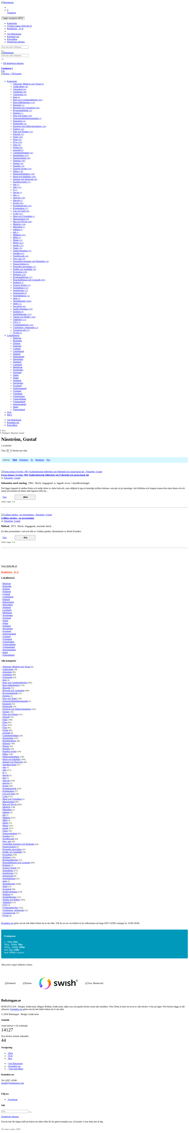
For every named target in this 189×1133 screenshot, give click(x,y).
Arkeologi (19, 89)
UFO (17, 322)
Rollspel (18, 282)
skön (16, 298)
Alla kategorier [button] (8, 661)
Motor (18, 243)
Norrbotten (18, 370)
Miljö (17, 237)
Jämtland (17, 362)
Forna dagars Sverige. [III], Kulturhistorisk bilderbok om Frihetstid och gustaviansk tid (45, 475)
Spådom (18, 311)
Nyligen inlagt (19, 26)
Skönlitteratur (22, 301)
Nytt (9, 412)
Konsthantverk (22, 205)
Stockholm (18, 383)
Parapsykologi (21, 264)
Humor (18, 163)
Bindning (39, 460)
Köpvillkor (12, 39)
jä (15, 190)
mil (16, 232)
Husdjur (18, 166)
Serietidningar (21, 295)
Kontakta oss (13, 36)
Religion (19, 274)
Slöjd (17, 303)
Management (21, 219)
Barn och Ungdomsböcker (28, 100)
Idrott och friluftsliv (24, 176)
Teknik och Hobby (24, 317)
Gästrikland (18, 351)
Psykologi (20, 272)
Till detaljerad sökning (13, 63)
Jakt (17, 187)
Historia (19, 160)
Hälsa (18, 171)
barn (16, 97)
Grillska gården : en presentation (17, 518)
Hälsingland (18, 356)
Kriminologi (20, 208)
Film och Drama (23, 131)
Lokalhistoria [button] (8, 578)
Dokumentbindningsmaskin (27, 118)
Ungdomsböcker (23, 325)
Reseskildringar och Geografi (29, 280)
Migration (19, 227)
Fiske (18, 137)
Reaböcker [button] (9, 572)
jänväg (17, 192)
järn (16, 195)
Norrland (17, 372)
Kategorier (12, 23)
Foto (17, 145)
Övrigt (17, 333)
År (32, 460)
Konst (18, 203)
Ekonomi (19, 121)
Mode (17, 240)
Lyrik (18, 213)
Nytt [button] (9, 566)
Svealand (17, 385)
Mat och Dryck (22, 221)
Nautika (18, 253)
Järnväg (19, 198)
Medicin (19, 224)
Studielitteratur (22, 314)
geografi (18, 150)
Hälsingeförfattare (24, 174)
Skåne (16, 378)
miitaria (18, 229)
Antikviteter (20, 86)
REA (9, 415)
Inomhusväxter (22, 182)
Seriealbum (20, 288)
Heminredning (21, 158)
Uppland (17, 391)
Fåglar (18, 147)
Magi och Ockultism (24, 216)
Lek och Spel (21, 211)
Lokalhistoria (13, 335)
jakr (16, 184)
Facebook (12, 1099)
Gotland (17, 348)
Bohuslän (17, 340)
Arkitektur (19, 92)
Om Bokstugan (14, 34)
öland (15, 407)
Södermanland (19, 388)
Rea (9, 1058)
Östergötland (19, 409)
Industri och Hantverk (25, 179)
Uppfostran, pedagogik (25, 327)
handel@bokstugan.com (12, 1083)
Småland (17, 380)
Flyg (17, 142)
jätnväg (18, 200)
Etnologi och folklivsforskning (29, 126)
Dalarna (18, 113)
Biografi (19, 105)
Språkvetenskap (23, 309)
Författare (23, 460)
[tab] (94, 566)
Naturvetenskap (22, 250)
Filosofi (18, 134)
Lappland (17, 364)
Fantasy (18, 129)
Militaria (19, 235)
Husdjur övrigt (22, 168)
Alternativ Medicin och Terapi (28, 84)
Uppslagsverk (21, 330)
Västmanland (19, 401)
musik (18, 245)
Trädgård (19, 319)
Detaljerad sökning (16, 42)
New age (19, 258)
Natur (17, 248)
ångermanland (19, 404)
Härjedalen (18, 359)
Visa (4, 497)
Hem (4, 430)
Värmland (17, 393)
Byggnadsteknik (22, 110)
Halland (16, 354)
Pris (48, 460)
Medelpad (17, 367)
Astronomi (20, 94)
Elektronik (20, 123)
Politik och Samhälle (24, 269)
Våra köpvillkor (15, 1069)
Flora (17, 139)
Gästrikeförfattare (23, 152)
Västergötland (19, 399)
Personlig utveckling (24, 266)
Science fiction (22, 285)
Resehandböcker (22, 277)
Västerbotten (19, 396)
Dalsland (17, 346)
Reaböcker (15, 28)
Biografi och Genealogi (26, 107)
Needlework (20, 256)
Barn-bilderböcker (24, 102)
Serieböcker (20, 290)
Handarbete (21, 155)
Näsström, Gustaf (12, 478)
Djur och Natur (22, 115)
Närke (16, 375)
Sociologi (19, 306)
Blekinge (17, 338)
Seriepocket (20, 293)
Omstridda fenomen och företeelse (31, 261)
